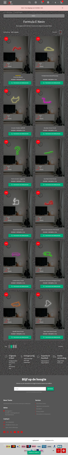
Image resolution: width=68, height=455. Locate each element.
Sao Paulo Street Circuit (50, 179)
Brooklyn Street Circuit (50, 128)
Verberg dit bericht (34, 452)
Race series (9, 12)
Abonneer (50, 388)
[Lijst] (63, 32)
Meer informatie (34, 447)
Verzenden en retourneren (43, 414)
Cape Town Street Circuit (49, 331)
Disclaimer (39, 409)
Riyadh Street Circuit (18, 331)
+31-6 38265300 (10, 422)
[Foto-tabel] (60, 32)
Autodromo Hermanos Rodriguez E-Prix (50, 280)
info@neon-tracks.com (12, 425)
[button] (49, 2)
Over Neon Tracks (41, 403)
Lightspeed (35, 440)
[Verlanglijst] (6, 83)
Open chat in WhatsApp (12, 427)
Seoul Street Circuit (18, 229)
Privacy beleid (40, 411)
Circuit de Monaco (18, 77)
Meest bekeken (15, 32)
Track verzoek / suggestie (18, 179)
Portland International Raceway (50, 76)
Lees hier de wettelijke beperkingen (34, 392)
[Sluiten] (62, 8)
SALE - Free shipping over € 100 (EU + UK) (32, 8)
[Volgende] (16, 346)
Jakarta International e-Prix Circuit (50, 229)
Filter (33, 16)
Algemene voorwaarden (42, 406)
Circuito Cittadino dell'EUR (18, 128)
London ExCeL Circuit (18, 280)
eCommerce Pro (49, 440)
